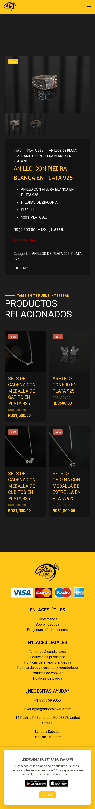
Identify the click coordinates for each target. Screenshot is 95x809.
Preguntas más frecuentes (47, 630)
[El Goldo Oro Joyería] (10, 6)
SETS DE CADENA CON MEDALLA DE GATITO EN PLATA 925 (22, 391)
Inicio (17, 151)
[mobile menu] (89, 6)
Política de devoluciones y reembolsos (47, 668)
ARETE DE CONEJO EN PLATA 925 (65, 385)
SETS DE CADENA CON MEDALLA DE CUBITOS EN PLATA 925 (22, 486)
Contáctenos (47, 619)
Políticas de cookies (47, 673)
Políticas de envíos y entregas (47, 662)
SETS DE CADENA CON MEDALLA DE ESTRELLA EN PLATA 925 (67, 486)
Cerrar (47, 795)
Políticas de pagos (47, 678)
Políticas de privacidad (47, 657)
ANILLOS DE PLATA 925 (51, 254)
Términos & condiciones (47, 652)
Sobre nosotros (48, 624)
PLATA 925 (35, 151)
